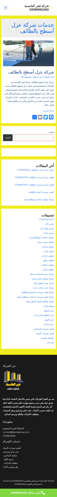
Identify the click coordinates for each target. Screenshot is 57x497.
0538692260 (9, 436)
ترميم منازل (49, 233)
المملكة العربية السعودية (13, 428)
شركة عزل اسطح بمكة (43, 283)
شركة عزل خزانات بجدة (43, 287)
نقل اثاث (50, 342)
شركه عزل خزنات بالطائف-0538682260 (35, 170)
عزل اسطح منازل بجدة (44, 315)
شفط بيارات (48, 306)
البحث (51, 132)
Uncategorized (46, 219)
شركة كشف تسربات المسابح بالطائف (37, 292)
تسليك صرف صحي (45, 242)
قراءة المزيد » (48, 111)
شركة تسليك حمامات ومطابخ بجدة (39, 199)
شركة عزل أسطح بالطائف (31, 72)
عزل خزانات (48, 324)
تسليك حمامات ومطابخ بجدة (41, 237)
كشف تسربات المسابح (44, 329)
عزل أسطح (38, 77)
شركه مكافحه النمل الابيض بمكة (40, 301)
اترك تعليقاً (49, 77)
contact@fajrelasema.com (16, 432)
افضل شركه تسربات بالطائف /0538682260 (34, 177)
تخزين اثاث (49, 224)
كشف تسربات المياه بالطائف (41, 192)
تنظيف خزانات (48, 256)
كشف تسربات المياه (45, 333)
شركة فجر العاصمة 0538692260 (36, 7)
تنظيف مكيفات (47, 265)
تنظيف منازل (48, 269)
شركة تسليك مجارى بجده (43, 278)
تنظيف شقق (48, 260)
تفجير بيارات (48, 251)
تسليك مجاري (48, 246)
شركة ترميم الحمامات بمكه (42, 274)
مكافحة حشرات (47, 338)
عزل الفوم (49, 319)
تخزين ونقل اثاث (47, 228)
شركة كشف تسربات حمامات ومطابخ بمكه (35, 297)
